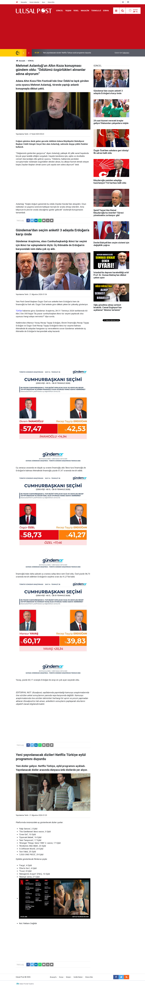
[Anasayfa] (17, 2)
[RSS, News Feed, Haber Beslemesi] (126, 977)
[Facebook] (28, 220)
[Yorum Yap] (51, 220)
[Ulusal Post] (34, 10)
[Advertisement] (72, 33)
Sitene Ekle (51, 2)
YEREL (76, 10)
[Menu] (116, 11)
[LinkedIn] (36, 220)
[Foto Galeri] (128, 2)
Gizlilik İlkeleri (78, 977)
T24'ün (19, 310)
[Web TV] (123, 2)
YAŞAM (68, 10)
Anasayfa (53, 977)
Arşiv (43, 2)
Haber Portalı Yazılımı (26, 984)
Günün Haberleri (34, 2)
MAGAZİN (85, 10)
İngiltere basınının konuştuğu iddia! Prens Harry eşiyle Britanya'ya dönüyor (70, 53)
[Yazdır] (47, 220)
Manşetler (24, 2)
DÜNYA (106, 10)
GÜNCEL (59, 10)
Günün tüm (122, 53)
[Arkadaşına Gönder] (44, 220)
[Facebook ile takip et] (116, 977)
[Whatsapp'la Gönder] (40, 220)
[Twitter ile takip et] (121, 977)
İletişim (68, 977)
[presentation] (23, 53)
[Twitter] (32, 220)
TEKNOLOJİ (96, 10)
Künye (61, 977)
